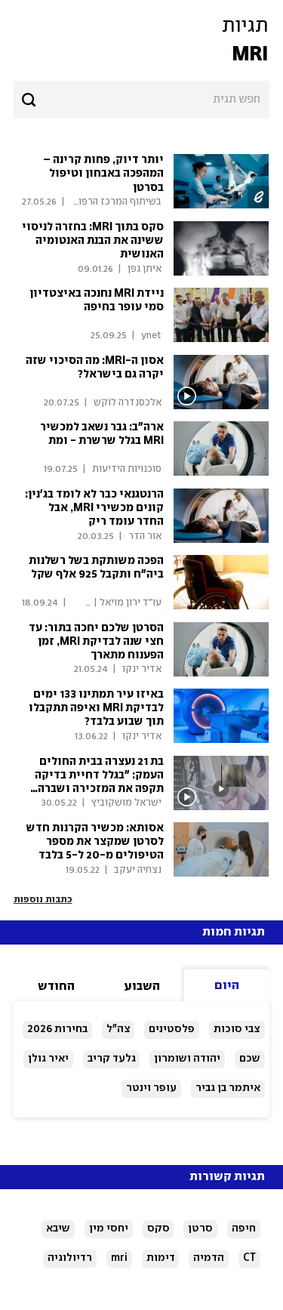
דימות (160, 1258)
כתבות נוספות (43, 899)
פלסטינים (172, 1029)
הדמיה (208, 1258)
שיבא (58, 1228)
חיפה (244, 1228)
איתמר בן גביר (227, 1088)
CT (249, 1258)
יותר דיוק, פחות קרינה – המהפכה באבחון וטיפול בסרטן (103, 174)
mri (119, 1258)
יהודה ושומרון (187, 1058)
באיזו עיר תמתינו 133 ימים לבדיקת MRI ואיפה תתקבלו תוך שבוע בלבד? (96, 708)
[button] (141, 41)
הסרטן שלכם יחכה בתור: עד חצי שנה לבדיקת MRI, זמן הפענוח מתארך (96, 642)
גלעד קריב (112, 1058)
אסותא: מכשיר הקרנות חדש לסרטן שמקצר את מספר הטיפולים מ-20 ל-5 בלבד (95, 842)
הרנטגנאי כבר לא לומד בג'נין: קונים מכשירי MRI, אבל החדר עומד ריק (94, 508)
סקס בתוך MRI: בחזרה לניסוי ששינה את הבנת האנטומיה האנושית (93, 241)
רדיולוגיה (70, 1258)
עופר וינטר (151, 1088)
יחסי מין (108, 1228)
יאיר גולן (48, 1058)
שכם (249, 1058)
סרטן (200, 1228)
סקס (158, 1228)
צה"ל (118, 1029)
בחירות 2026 (57, 1029)
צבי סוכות (237, 1029)
